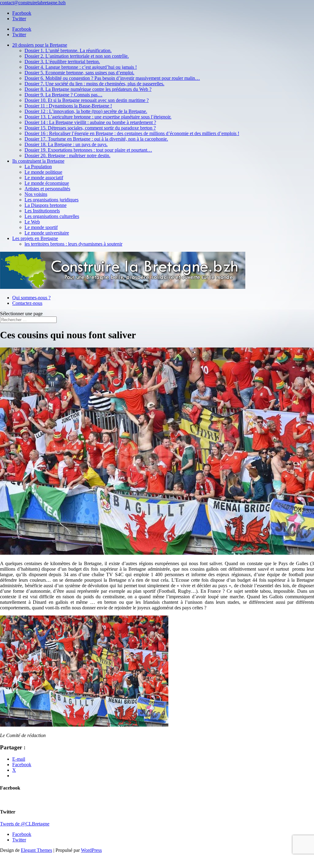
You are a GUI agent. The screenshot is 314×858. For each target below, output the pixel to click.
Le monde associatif (44, 177)
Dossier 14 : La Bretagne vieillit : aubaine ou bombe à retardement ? (90, 122)
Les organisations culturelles (52, 216)
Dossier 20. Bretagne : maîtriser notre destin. (67, 155)
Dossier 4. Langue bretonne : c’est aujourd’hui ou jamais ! (81, 67)
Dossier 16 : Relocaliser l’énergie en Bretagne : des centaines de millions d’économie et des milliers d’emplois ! (132, 133)
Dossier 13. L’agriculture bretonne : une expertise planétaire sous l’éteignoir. (98, 116)
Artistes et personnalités (47, 188)
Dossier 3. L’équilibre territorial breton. (62, 61)
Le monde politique (43, 172)
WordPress (91, 850)
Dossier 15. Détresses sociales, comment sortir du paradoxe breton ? (90, 127)
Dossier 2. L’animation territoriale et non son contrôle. (77, 56)
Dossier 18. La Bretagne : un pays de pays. (66, 144)
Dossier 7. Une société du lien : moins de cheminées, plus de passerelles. (94, 83)
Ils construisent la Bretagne (38, 161)
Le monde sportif (41, 227)
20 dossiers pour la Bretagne (39, 45)
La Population (38, 166)
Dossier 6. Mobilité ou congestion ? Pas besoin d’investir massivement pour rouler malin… (112, 78)
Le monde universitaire (47, 232)
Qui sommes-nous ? (31, 297)
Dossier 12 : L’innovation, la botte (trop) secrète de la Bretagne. (86, 111)
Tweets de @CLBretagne (24, 823)
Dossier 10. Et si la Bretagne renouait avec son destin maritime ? (87, 100)
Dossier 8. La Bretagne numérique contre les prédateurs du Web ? (88, 89)
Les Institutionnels (42, 210)
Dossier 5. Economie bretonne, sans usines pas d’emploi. (79, 72)
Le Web (32, 221)
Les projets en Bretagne (35, 238)
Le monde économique (47, 183)
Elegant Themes (36, 850)
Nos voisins (36, 194)
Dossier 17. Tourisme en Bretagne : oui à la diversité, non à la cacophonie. (96, 139)
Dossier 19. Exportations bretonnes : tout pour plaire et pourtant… (88, 150)
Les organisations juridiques (51, 199)
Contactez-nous (27, 303)
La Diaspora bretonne (46, 205)
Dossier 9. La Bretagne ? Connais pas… (63, 94)
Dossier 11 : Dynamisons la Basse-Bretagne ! (68, 105)
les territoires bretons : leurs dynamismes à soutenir (73, 244)
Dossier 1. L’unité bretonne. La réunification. (68, 50)
